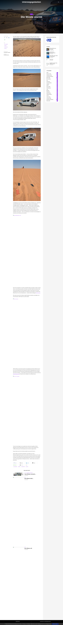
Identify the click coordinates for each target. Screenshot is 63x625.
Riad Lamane (6, 44)
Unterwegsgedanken (31, 2)
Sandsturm (23, 466)
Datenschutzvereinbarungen (45, 621)
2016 (31, 14)
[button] (16, 463)
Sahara (5, 45)
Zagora (5, 48)
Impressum (18, 621)
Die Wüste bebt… (29, 478)
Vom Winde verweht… (30, 474)
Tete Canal (51, 59)
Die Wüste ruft (28, 548)
